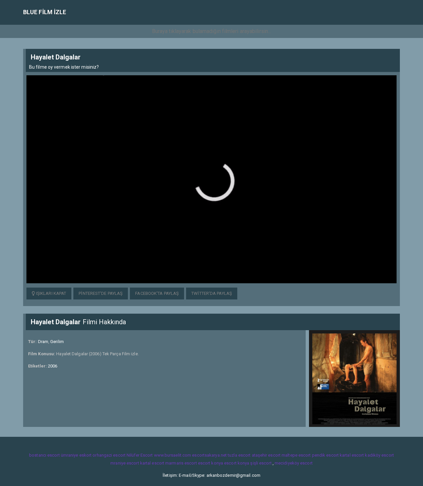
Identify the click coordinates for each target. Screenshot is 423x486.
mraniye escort (124, 463)
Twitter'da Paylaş (211, 293)
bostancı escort (44, 455)
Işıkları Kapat (50, 293)
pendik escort (325, 455)
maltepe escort (296, 455)
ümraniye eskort (76, 455)
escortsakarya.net (209, 455)
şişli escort (260, 463)
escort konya (210, 463)
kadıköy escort (379, 455)
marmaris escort (181, 463)
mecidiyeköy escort (294, 463)
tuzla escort (239, 455)
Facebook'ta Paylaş (157, 293)
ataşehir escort (266, 455)
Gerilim (57, 341)
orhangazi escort (109, 455)
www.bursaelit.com (172, 455)
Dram (43, 341)
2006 (52, 366)
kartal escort (352, 455)
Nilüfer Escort (140, 455)
